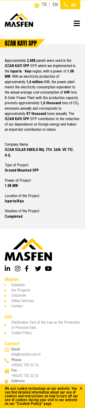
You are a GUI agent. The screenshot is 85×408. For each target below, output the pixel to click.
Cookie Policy (29, 403)
